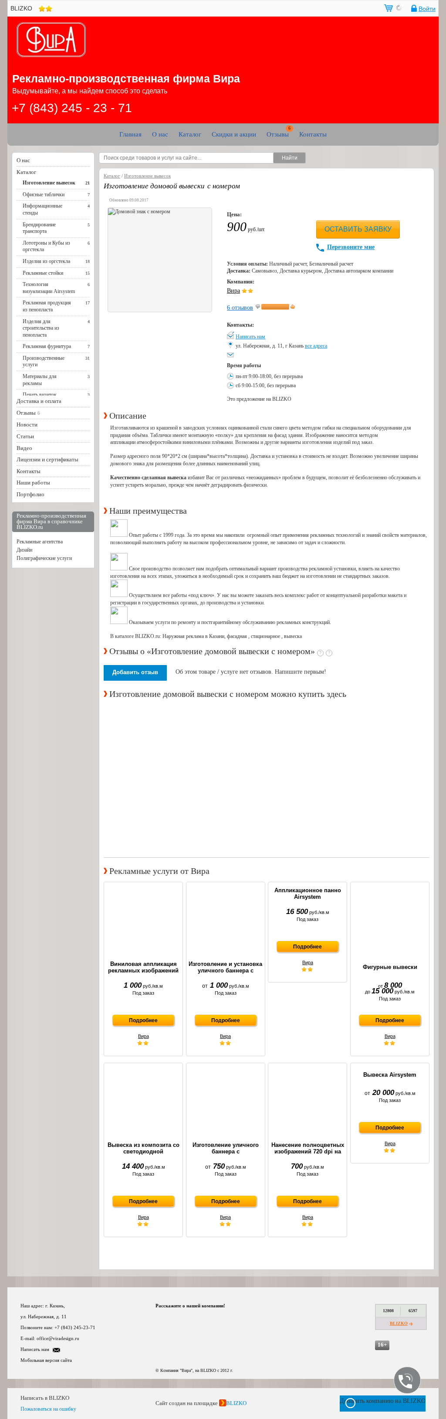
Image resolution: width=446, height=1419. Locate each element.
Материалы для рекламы (40, 379)
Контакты (313, 134)
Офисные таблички (43, 194)
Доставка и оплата (39, 401)
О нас (160, 134)
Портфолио (30, 494)
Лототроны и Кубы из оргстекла (46, 246)
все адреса (316, 346)
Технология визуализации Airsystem (49, 287)
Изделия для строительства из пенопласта (41, 328)
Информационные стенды (42, 209)
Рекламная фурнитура (47, 346)
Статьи (25, 436)
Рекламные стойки (43, 273)
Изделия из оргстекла (46, 261)
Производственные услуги (43, 361)
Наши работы (33, 482)
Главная (130, 134)
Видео (24, 448)
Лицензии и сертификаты (47, 459)
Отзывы (278, 134)
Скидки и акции (234, 134)
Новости (27, 424)
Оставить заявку (358, 229)
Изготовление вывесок (49, 183)
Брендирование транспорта (39, 228)
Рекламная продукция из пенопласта (47, 306)
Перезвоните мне (351, 247)
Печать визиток (40, 395)
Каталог (190, 134)
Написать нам (250, 337)
